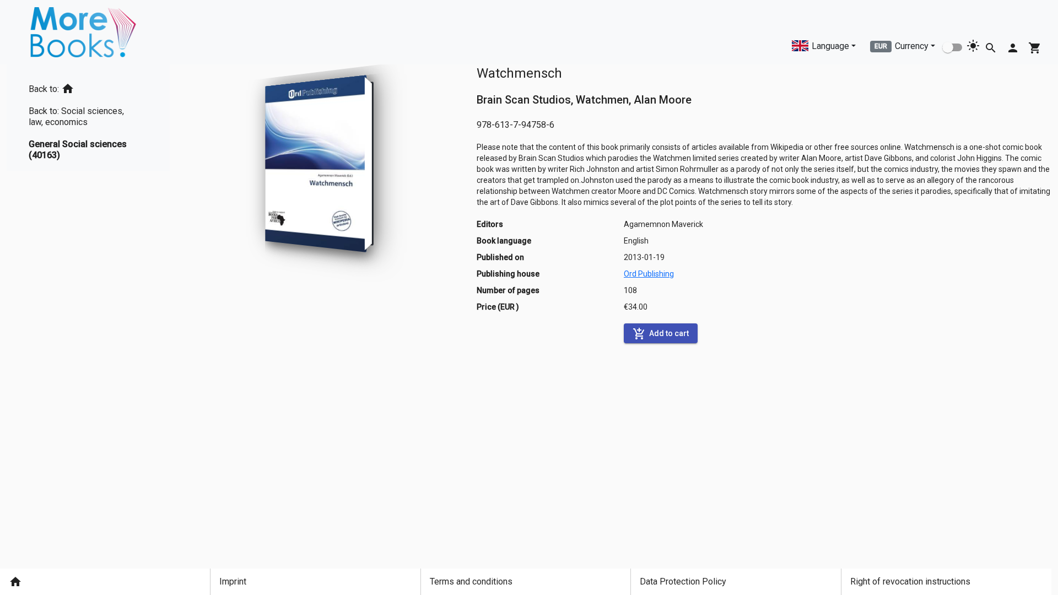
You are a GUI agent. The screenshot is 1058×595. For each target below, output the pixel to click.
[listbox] (88, 117)
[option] (88, 86)
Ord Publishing (649, 273)
